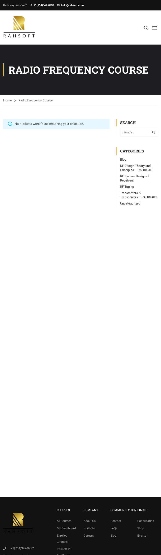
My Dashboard (66, 528)
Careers (89, 535)
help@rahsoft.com (72, 5)
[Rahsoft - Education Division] (19, 27)
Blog (123, 159)
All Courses (64, 521)
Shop (140, 528)
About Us (90, 521)
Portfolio (89, 528)
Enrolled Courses (62, 538)
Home (7, 100)
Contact (115, 521)
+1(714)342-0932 (44, 5)
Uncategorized (130, 203)
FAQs (113, 528)
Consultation (145, 521)
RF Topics (127, 187)
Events (141, 535)
